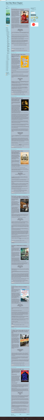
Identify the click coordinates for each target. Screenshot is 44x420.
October (7, 33)
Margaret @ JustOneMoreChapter (8, 74)
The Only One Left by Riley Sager (18, 369)
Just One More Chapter (14, 3)
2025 (6, 29)
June (7, 55)
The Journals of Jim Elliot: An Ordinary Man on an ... (8, 44)
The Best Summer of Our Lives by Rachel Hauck (8, 48)
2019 (6, 63)
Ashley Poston (20, 94)
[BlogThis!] (12, 49)
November (8, 32)
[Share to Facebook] (13, 49)
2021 (6, 61)
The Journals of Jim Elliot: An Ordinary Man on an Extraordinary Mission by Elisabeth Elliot (20, 197)
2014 (6, 67)
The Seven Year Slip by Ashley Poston (18, 54)
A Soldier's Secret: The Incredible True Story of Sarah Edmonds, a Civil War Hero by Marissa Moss (20, 331)
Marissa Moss (18, 365)
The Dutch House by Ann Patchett (18, 9)
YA (21, 147)
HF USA (26, 50)
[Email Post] (25, 191)
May (7, 56)
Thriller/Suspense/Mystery (23, 412)
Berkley (22, 94)
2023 (17, 50)
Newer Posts (12, 414)
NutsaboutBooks (26, 326)
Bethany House (20, 326)
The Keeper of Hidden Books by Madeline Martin (8, 46)
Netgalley (15, 147)
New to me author (17, 147)
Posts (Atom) (14, 415)
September (8, 34)
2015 (6, 66)
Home (7, 6)
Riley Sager (20, 412)
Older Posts (28, 414)
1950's (13, 50)
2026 (6, 28)
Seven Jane (20, 147)
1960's (14, 50)
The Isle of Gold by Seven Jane (17, 98)
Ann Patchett (24, 50)
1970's (16, 50)
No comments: (23, 191)
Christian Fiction (23, 326)
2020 (6, 62)
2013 (6, 68)
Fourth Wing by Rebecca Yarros (17, 151)
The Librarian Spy (17, 269)
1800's (13, 365)
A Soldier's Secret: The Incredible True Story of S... (8, 51)
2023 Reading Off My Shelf (20, 50)
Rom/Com (24, 94)
